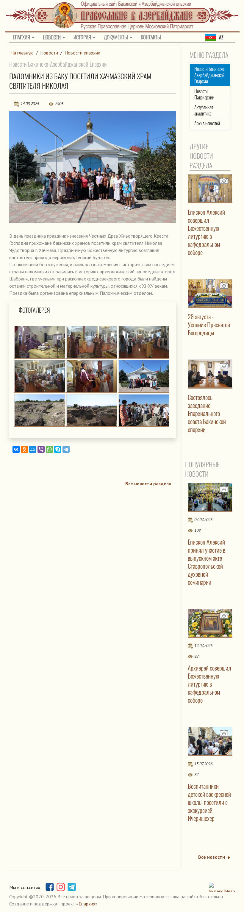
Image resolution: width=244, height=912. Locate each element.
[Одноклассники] (24, 449)
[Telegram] (66, 449)
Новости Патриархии (204, 94)
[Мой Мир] (32, 449)
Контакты (151, 37)
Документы (116, 37)
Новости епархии (82, 53)
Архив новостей (207, 123)
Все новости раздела (148, 484)
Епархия (21, 37)
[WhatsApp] (49, 449)
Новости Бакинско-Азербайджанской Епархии (210, 75)
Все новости (211, 857)
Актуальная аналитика (203, 110)
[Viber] (41, 449)
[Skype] (57, 449)
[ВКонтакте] (16, 449)
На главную (22, 53)
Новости (52, 37)
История (82, 37)
